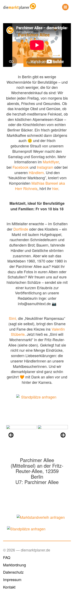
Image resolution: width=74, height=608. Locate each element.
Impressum (12, 579)
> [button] (63, 435)
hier (55, 188)
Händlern (36, 172)
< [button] (11, 435)
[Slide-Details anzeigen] (21, 436)
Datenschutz (13, 572)
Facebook (21, 167)
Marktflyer (51, 161)
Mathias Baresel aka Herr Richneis (40, 185)
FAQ (6, 557)
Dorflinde (20, 229)
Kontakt (9, 587)
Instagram (45, 167)
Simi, (13, 318)
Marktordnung (14, 564)
